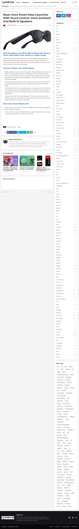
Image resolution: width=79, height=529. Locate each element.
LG (66, 213)
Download (66, 108)
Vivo (66, 340)
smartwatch (66, 285)
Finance (66, 136)
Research (66, 266)
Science (66, 271)
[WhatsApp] (28, 132)
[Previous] (75, 6)
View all (49, 153)
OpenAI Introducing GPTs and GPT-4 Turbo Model (27, 168)
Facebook (66, 133)
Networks (66, 238)
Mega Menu (25, 2)
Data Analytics (66, 103)
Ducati (66, 111)
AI (66, 37)
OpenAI (66, 249)
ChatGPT (66, 92)
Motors (66, 235)
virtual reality (66, 337)
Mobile (66, 230)
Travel (66, 326)
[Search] (76, 2)
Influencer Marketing (66, 183)
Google (66, 158)
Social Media (66, 290)
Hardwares (66, 166)
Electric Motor (66, 122)
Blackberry (66, 62)
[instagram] (68, 15)
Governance (66, 161)
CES (66, 89)
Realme (66, 263)
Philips (66, 260)
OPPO (66, 252)
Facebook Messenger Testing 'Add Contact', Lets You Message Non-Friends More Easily (33, 6)
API (66, 45)
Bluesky (66, 73)
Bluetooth (66, 75)
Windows (66, 348)
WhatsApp (66, 346)
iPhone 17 (66, 205)
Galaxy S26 (66, 147)
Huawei (66, 177)
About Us (57, 526)
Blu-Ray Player (66, 70)
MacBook (66, 222)
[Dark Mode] (73, 2)
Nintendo (66, 241)
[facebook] (58, 15)
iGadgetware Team (13, 526)
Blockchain (66, 64)
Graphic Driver (66, 164)
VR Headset (66, 343)
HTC (66, 175)
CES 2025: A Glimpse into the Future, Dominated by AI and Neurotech (10, 169)
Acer (66, 31)
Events (66, 131)
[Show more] (34, 132)
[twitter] (63, 15)
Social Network (66, 293)
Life (66, 216)
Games (66, 150)
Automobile (66, 59)
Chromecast (66, 95)
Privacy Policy (66, 526)
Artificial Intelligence (66, 53)
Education (66, 119)
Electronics (66, 125)
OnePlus (66, 246)
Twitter (66, 332)
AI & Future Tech (54, 2)
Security (66, 274)
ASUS (66, 56)
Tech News (66, 315)
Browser (66, 78)
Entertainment (66, 128)
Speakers (66, 310)
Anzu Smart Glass (22, 62)
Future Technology (13, 11)
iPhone (66, 199)
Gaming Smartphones (66, 155)
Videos (66, 335)
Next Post (49, 192)
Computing (66, 97)
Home (18, 2)
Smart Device (66, 279)
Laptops (66, 208)
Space (66, 307)
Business (66, 81)
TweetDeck (66, 329)
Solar (66, 301)
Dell (66, 106)
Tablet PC (66, 313)
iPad (66, 197)
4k (66, 26)
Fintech (66, 139)
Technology (66, 318)
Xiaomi (66, 354)
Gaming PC (66, 153)
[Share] (50, 25)
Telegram (66, 321)
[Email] (31, 132)
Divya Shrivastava (15, 139)
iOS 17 (66, 194)
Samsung (66, 268)
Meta (66, 224)
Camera (66, 84)
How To (63, 2)
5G (66, 29)
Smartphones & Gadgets (40, 2)
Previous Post (6, 192)
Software (66, 296)
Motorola (66, 233)
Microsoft (66, 227)
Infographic (66, 186)
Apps (66, 51)
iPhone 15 (66, 202)
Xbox (66, 351)
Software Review (66, 299)
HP (66, 172)
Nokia (66, 244)
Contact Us (74, 526)
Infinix (66, 180)
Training (66, 324)
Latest (66, 211)
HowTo (66, 169)
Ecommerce (66, 117)
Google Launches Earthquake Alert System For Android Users (43, 169)
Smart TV (66, 282)
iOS (66, 191)
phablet (66, 257)
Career (66, 86)
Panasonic (66, 255)
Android (66, 42)
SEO (66, 277)
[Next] (76, 6)
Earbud (66, 114)
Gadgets (19, 127)
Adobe (66, 34)
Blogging (66, 67)
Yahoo (66, 357)
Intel (66, 188)
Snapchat (66, 288)
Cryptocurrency (66, 100)
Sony (66, 304)
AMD (66, 40)
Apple (66, 48)
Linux (66, 219)
